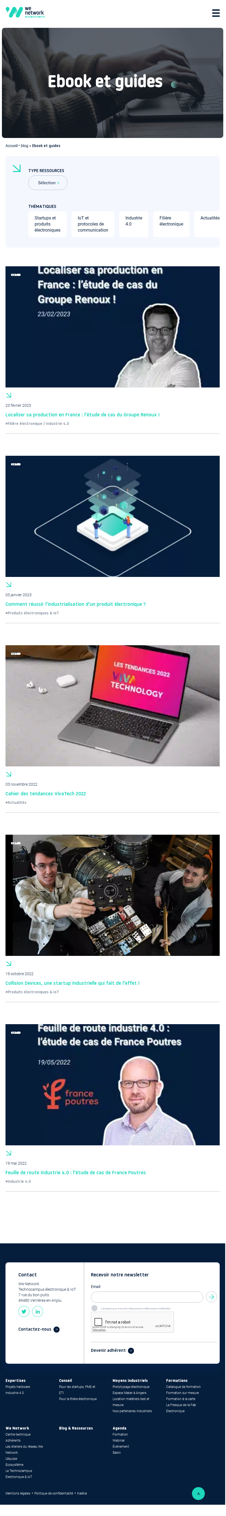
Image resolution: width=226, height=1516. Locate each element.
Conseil (65, 1381)
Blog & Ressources (76, 1428)
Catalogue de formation (183, 1387)
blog (24, 145)
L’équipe (11, 1459)
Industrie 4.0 (14, 1393)
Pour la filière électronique (78, 1399)
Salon (117, 1453)
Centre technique (17, 1434)
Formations (177, 1381)
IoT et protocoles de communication (93, 224)
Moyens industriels (130, 1381)
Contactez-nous (34, 1329)
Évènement (121, 1447)
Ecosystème (14, 1465)
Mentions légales (17, 1493)
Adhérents (13, 1440)
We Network (17, 1428)
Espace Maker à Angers (129, 1393)
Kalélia (82, 1493)
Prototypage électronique (131, 1387)
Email (95, 1286)
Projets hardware (17, 1387)
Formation (120, 1434)
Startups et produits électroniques (47, 224)
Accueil (11, 145)
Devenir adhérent (108, 1351)
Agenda (119, 1428)
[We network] (25, 13)
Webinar (119, 1440)
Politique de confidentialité (53, 1493)
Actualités (210, 218)
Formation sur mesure (182, 1393)
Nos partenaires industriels (132, 1411)
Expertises (15, 1381)
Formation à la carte (180, 1399)
